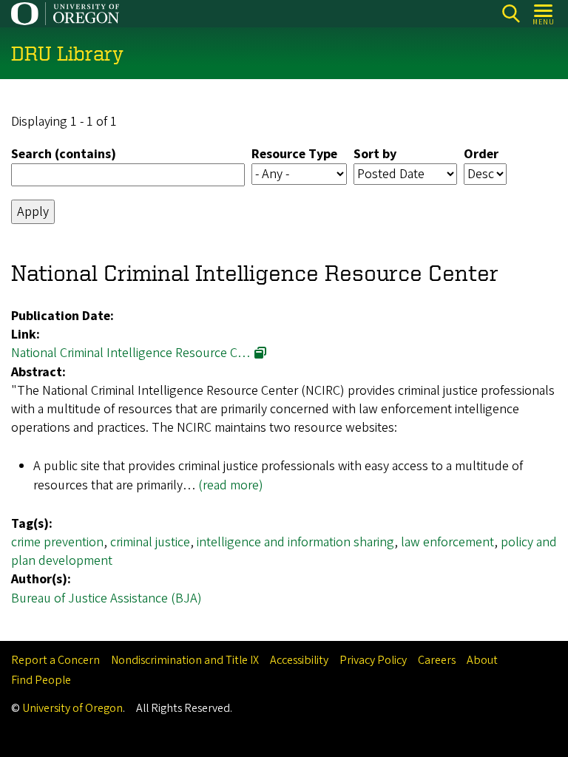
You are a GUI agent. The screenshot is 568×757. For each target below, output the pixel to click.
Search (510, 13)
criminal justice (150, 542)
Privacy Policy (373, 660)
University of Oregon (72, 708)
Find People (41, 680)
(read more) (230, 485)
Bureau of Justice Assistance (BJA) (106, 598)
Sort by (375, 154)
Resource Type (294, 154)
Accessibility (299, 660)
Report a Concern (55, 660)
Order (481, 154)
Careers (437, 660)
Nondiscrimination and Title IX (185, 660)
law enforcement (447, 542)
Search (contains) (63, 154)
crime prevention (57, 542)
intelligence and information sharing (295, 542)
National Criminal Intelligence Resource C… (130, 353)
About (482, 660)
